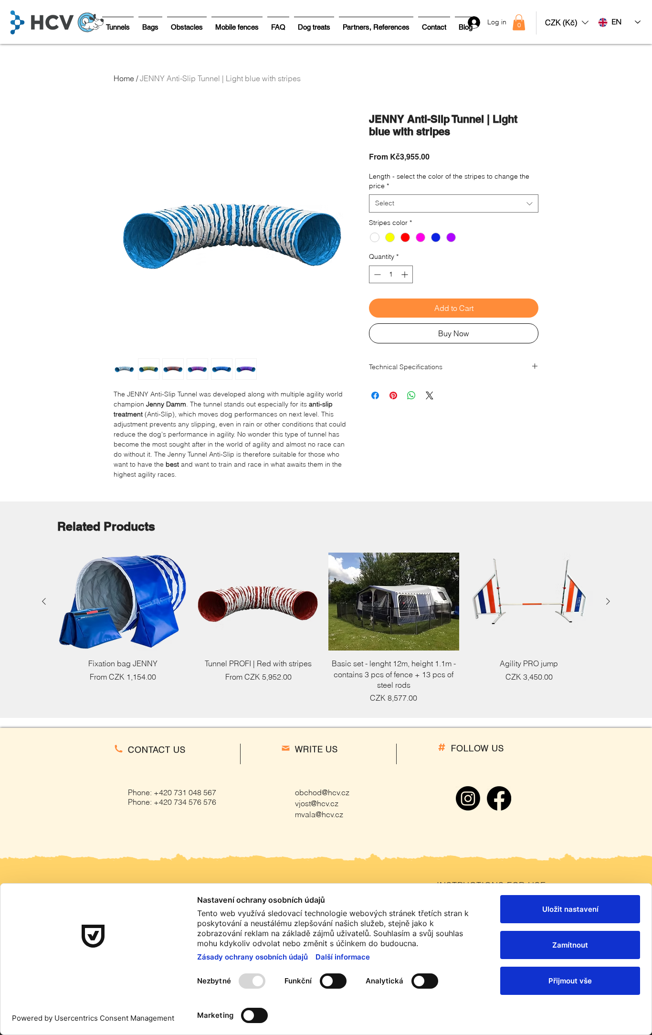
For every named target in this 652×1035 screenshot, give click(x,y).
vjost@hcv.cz (316, 803)
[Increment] (405, 274)
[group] (326, 628)
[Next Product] (608, 601)
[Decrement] (376, 274)
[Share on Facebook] (375, 395)
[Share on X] (429, 395)
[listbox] (567, 22)
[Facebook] (499, 798)
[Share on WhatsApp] (411, 395)
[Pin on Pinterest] (393, 395)
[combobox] (453, 203)
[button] (567, 22)
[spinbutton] (391, 274)
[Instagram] (468, 798)
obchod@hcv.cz (322, 792)
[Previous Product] (44, 601)
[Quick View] (123, 602)
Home (124, 78)
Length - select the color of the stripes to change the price (449, 181)
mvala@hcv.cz (319, 814)
